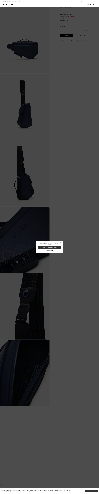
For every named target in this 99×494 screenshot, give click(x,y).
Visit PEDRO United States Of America (49, 247)
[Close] (61, 243)
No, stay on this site (49, 250)
